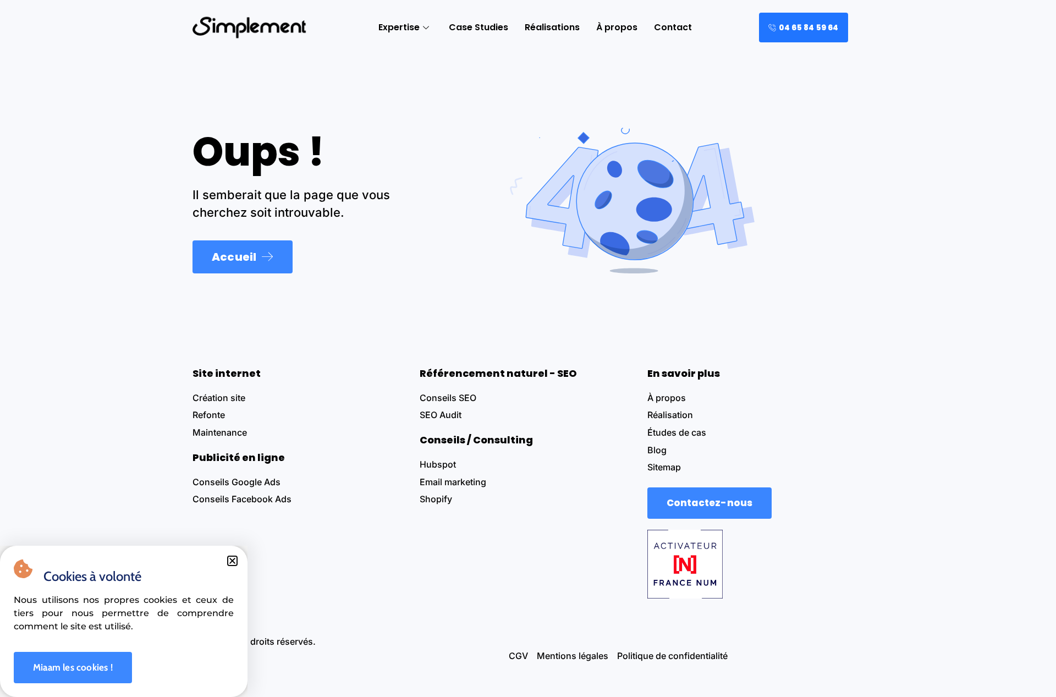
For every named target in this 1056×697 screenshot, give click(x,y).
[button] (232, 561)
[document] (528, 348)
